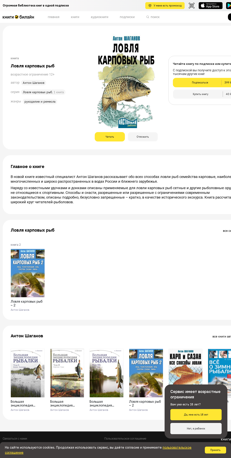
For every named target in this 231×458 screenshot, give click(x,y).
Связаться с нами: (15, 438)
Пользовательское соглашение (125, 438)
